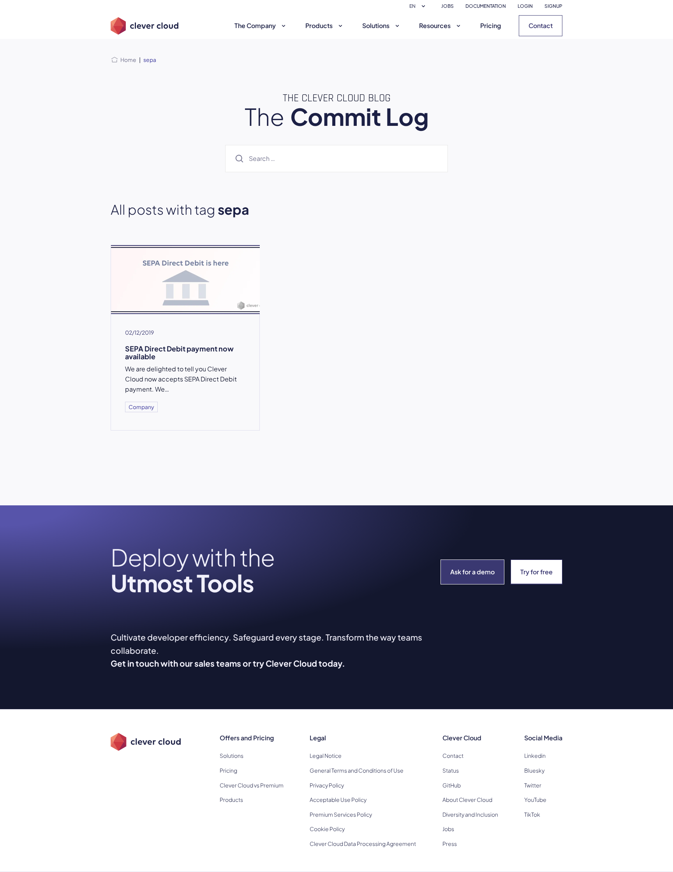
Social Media (543, 738)
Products (319, 25)
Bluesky (534, 770)
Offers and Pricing (247, 738)
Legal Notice (326, 755)
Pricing (490, 25)
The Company (255, 25)
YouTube (535, 799)
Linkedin (535, 755)
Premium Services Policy (341, 814)
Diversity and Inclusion (470, 814)
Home (128, 59)
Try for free (536, 572)
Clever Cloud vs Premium (252, 785)
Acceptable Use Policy (338, 799)
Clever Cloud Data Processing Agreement (363, 843)
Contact (541, 25)
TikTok (532, 814)
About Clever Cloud (467, 799)
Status (450, 770)
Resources (435, 25)
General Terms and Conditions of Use (356, 770)
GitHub (451, 785)
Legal (318, 738)
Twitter (532, 785)
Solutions (375, 25)
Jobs (448, 828)
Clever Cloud (461, 738)
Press (449, 843)
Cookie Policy (327, 828)
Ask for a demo (472, 572)
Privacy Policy (327, 785)
